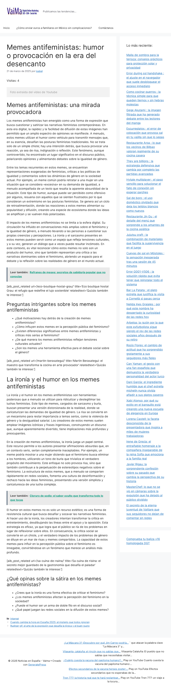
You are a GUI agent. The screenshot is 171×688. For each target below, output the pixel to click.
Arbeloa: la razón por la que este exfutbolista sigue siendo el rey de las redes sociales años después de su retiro (144, 331)
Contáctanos (106, 27)
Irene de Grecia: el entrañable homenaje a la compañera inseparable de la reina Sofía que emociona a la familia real (145, 450)
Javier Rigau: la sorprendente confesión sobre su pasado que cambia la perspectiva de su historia (145, 473)
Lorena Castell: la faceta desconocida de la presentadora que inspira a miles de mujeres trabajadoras (144, 427)
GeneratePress (37, 664)
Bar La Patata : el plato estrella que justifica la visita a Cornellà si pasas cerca (145, 294)
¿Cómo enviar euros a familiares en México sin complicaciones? (54, 27)
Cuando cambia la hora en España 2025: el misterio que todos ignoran (50, 622)
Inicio (6, 27)
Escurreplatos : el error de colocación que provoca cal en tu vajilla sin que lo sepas (145, 133)
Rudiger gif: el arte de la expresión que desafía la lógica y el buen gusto (50, 625)
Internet (14, 618)
